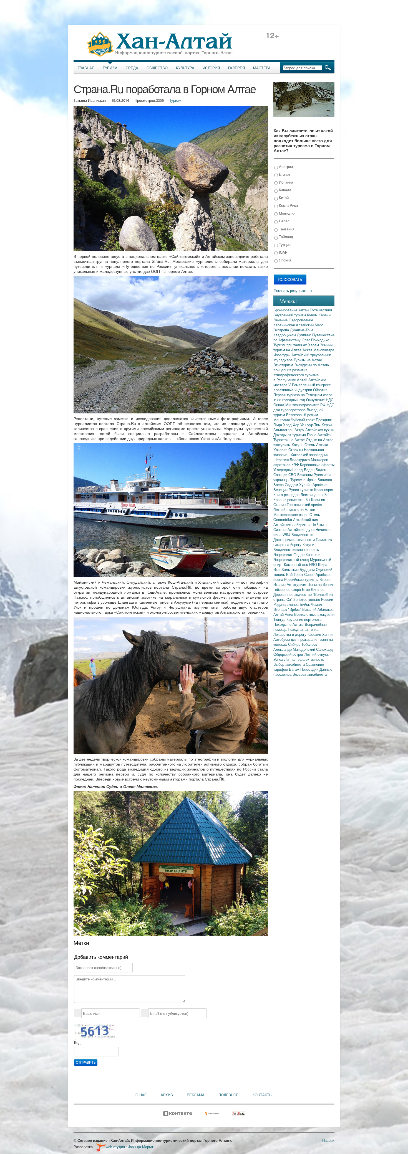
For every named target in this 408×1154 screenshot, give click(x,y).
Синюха (280, 529)
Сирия (310, 574)
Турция (284, 244)
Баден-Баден (315, 469)
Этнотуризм (283, 364)
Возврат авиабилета (310, 674)
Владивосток (302, 534)
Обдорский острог (288, 654)
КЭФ (295, 464)
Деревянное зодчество (293, 594)
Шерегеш (281, 459)
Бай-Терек (295, 574)
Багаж (294, 669)
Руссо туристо (301, 489)
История (211, 67)
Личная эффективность (304, 659)
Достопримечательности (294, 539)
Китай (283, 197)
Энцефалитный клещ (291, 559)
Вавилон (325, 479)
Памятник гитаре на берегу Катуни (302, 542)
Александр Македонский (294, 649)
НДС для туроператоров (303, 407)
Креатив (315, 634)
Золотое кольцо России (313, 599)
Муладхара (283, 359)
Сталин (280, 504)
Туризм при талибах (290, 344)
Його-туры (282, 354)
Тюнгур (279, 619)
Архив (167, 1094)
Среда (132, 67)
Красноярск (324, 489)
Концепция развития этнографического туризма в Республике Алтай (296, 374)
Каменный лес (296, 564)
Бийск (305, 604)
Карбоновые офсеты (317, 464)
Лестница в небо (314, 494)
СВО (292, 474)
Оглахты (296, 449)
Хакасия (280, 449)
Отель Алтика (316, 444)
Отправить (86, 1062)
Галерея (236, 67)
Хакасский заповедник (309, 454)
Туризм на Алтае (308, 359)
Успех (278, 659)
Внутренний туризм (290, 314)
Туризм (110, 67)
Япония (284, 260)
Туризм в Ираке (304, 479)
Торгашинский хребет (305, 504)
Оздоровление (301, 319)
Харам (314, 344)
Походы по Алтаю (289, 624)
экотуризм (282, 444)
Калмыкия (291, 569)
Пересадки (309, 669)
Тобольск (309, 644)
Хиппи (327, 634)
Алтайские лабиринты (292, 524)
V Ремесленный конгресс (309, 384)
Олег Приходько (315, 339)
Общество (157, 67)
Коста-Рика (288, 205)
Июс (277, 569)
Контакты (263, 1094)
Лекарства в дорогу (290, 634)
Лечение (281, 319)
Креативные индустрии (293, 389)
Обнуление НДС (319, 399)
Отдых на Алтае (319, 439)
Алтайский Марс (310, 324)
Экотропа (281, 329)
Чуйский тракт (303, 419)
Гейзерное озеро (287, 589)
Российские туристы (301, 579)
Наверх (328, 1140)
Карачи (325, 314)
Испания (285, 182)
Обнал (279, 404)
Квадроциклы (285, 334)
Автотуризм (297, 584)
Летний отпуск (316, 654)
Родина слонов (286, 604)
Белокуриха (300, 459)
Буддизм (308, 569)
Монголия (286, 213)
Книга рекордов (287, 494)
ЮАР (283, 252)
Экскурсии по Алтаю (311, 364)
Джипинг (304, 334)
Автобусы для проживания (296, 639)
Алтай (304, 309)
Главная (86, 67)
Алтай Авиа (283, 614)
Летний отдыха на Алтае (294, 509)
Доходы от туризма (290, 434)
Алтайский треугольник (311, 354)
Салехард (324, 649)
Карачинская (284, 324)
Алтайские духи (302, 529)
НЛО (313, 564)
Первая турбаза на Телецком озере (303, 394)
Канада (284, 189)
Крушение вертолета (303, 619)
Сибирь (294, 644)
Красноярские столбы (292, 499)
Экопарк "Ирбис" (287, 609)
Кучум (313, 314)
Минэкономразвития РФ (306, 404)
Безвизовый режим (302, 414)
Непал (283, 220)
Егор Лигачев (313, 589)
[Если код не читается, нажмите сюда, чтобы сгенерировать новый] (94, 1032)
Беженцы (305, 474)
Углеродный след (288, 469)
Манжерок (319, 459)
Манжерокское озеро (291, 514)
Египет (284, 174)
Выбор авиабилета (289, 664)
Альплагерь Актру (289, 429)
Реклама (196, 1094)
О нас (141, 1094)
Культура (185, 67)
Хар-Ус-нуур (303, 424)
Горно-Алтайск (319, 434)
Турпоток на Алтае (289, 439)
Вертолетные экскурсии (314, 614)
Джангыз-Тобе (301, 329)
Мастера (262, 67)
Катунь (298, 444)
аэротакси (282, 464)
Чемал (316, 604)
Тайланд (285, 236)
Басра (279, 484)
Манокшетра (323, 349)
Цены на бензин (321, 584)
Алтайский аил (305, 519)
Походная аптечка (303, 629)
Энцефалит (283, 554)
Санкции (280, 474)
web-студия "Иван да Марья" (130, 1146)
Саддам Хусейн (299, 484)
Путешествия (321, 309)
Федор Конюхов (307, 554)
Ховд (288, 424)
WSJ (287, 534)
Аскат (308, 349)
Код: (78, 1043)
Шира (322, 564)
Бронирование (285, 309)
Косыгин (318, 499)
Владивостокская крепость (296, 549)
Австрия (285, 166)
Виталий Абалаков (318, 609)
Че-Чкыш (318, 524)
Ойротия (320, 389)
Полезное (228, 1094)
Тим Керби (323, 424)
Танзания (286, 229)
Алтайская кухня (319, 429)
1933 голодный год (289, 399)
